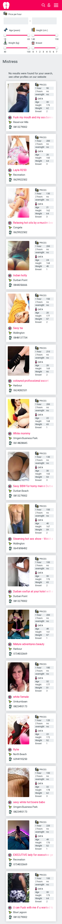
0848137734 (20, 337)
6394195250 (20, 759)
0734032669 (20, 653)
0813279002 (20, 126)
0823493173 (20, 706)
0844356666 (20, 285)
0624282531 (20, 390)
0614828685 (20, 443)
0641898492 (20, 548)
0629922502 (20, 179)
